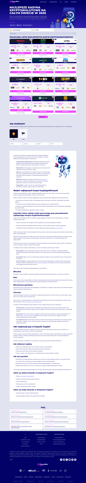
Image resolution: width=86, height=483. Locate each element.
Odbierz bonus (20, 72)
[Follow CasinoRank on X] (67, 460)
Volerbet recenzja (43, 74)
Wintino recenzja (20, 74)
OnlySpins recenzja (65, 74)
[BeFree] (60, 470)
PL (10, 459)
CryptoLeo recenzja (20, 93)
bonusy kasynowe (43, 179)
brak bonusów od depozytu (41, 262)
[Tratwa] (52, 470)
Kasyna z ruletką (41, 441)
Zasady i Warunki (50, 481)
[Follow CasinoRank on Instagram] (64, 460)
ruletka (21, 315)
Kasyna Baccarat (41, 437)
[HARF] (34, 470)
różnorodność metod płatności (27, 376)
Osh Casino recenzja (43, 55)
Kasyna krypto (43, 1)
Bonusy (66, 1)
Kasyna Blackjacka (41, 439)
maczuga (26, 315)
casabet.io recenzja (65, 93)
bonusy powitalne (59, 228)
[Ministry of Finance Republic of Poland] (23, 470)
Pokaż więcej (42, 116)
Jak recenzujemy (25, 441)
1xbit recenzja (43, 93)
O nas (25, 437)
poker (32, 315)
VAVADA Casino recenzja (20, 55)
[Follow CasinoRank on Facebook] (61, 460)
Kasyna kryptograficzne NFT (59, 439)
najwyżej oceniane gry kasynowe (34, 301)
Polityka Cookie (61, 481)
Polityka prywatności (25, 446)
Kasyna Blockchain (59, 437)
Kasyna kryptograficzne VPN (59, 444)
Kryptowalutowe (53, 1)
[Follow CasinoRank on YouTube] (69, 460)
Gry (61, 1)
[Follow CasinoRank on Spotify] (72, 460)
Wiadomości (73, 1)
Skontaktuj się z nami (25, 439)
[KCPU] (43, 470)
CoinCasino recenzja (20, 112)
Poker (41, 444)
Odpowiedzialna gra (31, 481)
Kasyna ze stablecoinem (59, 441)
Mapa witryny (70, 481)
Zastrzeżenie (41, 481)
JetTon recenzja (66, 55)
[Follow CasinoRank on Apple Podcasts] (75, 460)
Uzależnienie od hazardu (18, 481)
